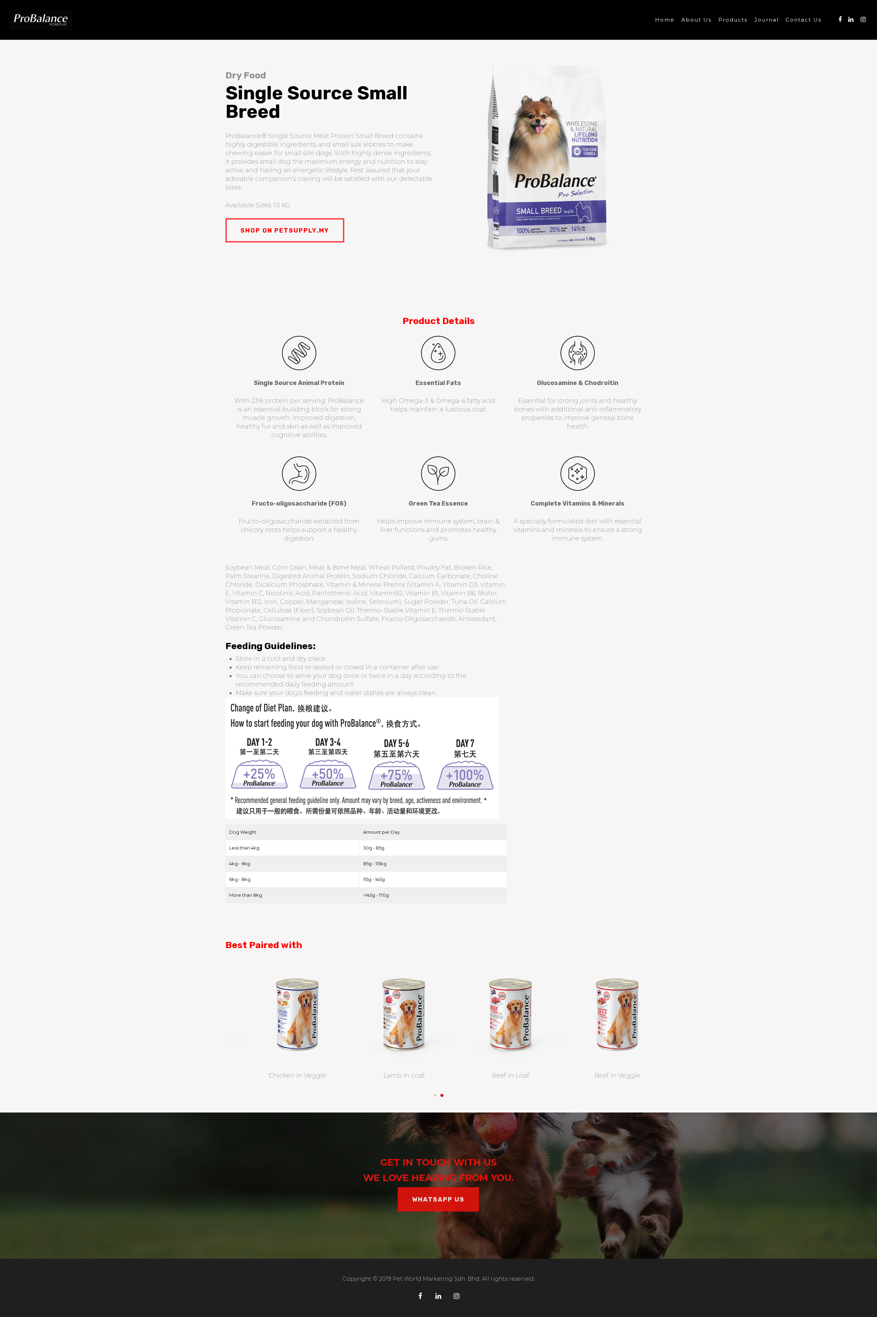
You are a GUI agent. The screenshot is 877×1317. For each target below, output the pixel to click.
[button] (435, 1095)
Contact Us (804, 20)
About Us (696, 20)
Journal (766, 20)
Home (665, 20)
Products (733, 20)
